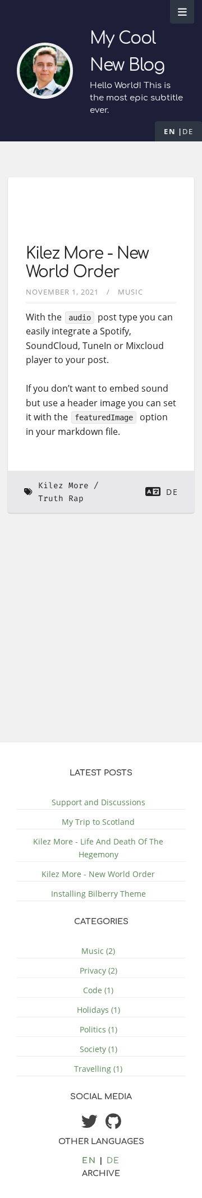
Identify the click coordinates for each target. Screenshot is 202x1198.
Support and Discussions (98, 802)
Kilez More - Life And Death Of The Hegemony (98, 848)
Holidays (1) (98, 1009)
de (187, 131)
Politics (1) (98, 1029)
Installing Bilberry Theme (98, 893)
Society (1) (98, 1049)
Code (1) (98, 990)
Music (130, 292)
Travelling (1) (98, 1068)
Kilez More (63, 485)
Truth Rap (61, 498)
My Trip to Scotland (98, 821)
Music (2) (98, 950)
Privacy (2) (98, 970)
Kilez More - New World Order (87, 263)
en (170, 131)
